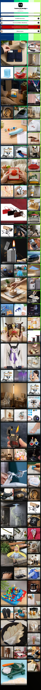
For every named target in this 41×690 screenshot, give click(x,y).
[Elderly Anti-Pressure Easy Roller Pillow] (34, 573)
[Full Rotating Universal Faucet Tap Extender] (14, 474)
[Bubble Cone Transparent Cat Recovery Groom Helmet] (34, 547)
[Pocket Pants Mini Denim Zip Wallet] (14, 53)
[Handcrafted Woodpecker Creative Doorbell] (34, 599)
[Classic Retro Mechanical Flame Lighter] (14, 435)
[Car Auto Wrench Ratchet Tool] (7, 534)
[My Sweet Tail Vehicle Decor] (20, 152)
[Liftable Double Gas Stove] (7, 270)
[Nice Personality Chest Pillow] (20, 494)
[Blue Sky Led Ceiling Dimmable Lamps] (34, 270)
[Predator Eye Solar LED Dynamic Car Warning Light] (20, 112)
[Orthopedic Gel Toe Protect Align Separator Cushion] (34, 428)
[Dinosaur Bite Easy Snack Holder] (34, 665)
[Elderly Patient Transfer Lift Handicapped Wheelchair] (7, 152)
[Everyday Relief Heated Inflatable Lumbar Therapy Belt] (34, 652)
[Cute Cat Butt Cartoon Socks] (34, 613)
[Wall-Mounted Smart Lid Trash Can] (34, 283)
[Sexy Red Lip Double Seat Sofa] (34, 165)
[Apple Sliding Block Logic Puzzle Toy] (14, 171)
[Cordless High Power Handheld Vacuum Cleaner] (34, 231)
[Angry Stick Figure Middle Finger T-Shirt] (34, 520)
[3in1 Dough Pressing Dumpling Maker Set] (14, 672)
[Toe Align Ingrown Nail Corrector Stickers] (7, 191)
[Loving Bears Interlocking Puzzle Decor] (7, 415)
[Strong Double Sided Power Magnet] (20, 191)
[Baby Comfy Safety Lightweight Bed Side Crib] (34, 362)
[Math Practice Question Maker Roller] (34, 468)
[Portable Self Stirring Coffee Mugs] (34, 586)
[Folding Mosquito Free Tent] (34, 481)
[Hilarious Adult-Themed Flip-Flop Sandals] (7, 613)
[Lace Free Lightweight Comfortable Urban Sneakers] (7, 494)
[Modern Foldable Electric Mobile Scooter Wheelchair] (34, 310)
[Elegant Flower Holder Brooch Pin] (34, 534)
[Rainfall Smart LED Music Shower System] (14, 514)
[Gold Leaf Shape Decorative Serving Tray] (14, 632)
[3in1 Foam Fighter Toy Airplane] (7, 310)
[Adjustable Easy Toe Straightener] (20, 310)
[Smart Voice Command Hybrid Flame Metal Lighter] (14, 250)
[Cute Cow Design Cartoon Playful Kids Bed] (20, 652)
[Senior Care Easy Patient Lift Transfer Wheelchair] (34, 560)
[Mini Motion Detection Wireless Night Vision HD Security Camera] (34, 415)
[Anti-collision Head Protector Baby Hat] (20, 415)
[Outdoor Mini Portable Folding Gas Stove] (7, 231)
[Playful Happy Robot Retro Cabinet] (7, 652)
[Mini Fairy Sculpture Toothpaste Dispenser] (20, 534)
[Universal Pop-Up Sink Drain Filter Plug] (34, 402)
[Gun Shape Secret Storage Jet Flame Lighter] (20, 231)
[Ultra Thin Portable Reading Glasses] (14, 211)
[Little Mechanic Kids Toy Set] (20, 613)
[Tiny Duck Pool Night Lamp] (14, 92)
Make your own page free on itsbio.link (20, 687)
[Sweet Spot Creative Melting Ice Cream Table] (34, 639)
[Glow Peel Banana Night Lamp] (34, 73)
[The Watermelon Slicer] (20, 73)
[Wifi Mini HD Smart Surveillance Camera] (34, 46)
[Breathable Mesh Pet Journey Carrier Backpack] (14, 356)
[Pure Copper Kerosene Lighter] (34, 441)
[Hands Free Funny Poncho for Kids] (14, 553)
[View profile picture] (20, 5)
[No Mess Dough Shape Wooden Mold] (14, 290)
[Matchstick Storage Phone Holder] (34, 244)
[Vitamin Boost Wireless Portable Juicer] (34, 323)
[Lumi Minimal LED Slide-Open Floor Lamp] (14, 395)
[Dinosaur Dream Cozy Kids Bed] (34, 178)
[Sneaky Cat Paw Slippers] (34, 191)
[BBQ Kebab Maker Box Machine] (7, 73)
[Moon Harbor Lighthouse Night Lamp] (34, 626)
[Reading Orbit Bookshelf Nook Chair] (7, 112)
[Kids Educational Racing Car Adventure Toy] (14, 593)
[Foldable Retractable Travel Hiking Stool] (34, 336)
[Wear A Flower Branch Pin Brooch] (34, 125)
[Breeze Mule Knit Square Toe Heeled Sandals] (34, 349)
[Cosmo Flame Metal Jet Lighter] (34, 86)
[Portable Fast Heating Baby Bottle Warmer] (34, 112)
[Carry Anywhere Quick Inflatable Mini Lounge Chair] (34, 152)
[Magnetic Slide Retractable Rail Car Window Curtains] (34, 99)
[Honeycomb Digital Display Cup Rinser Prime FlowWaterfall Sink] (20, 573)
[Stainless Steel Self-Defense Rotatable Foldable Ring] (7, 573)
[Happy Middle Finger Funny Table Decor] (20, 270)
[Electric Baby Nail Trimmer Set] (14, 132)
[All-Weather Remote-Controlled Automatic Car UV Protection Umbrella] (34, 257)
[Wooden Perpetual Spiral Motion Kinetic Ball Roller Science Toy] (34, 204)
